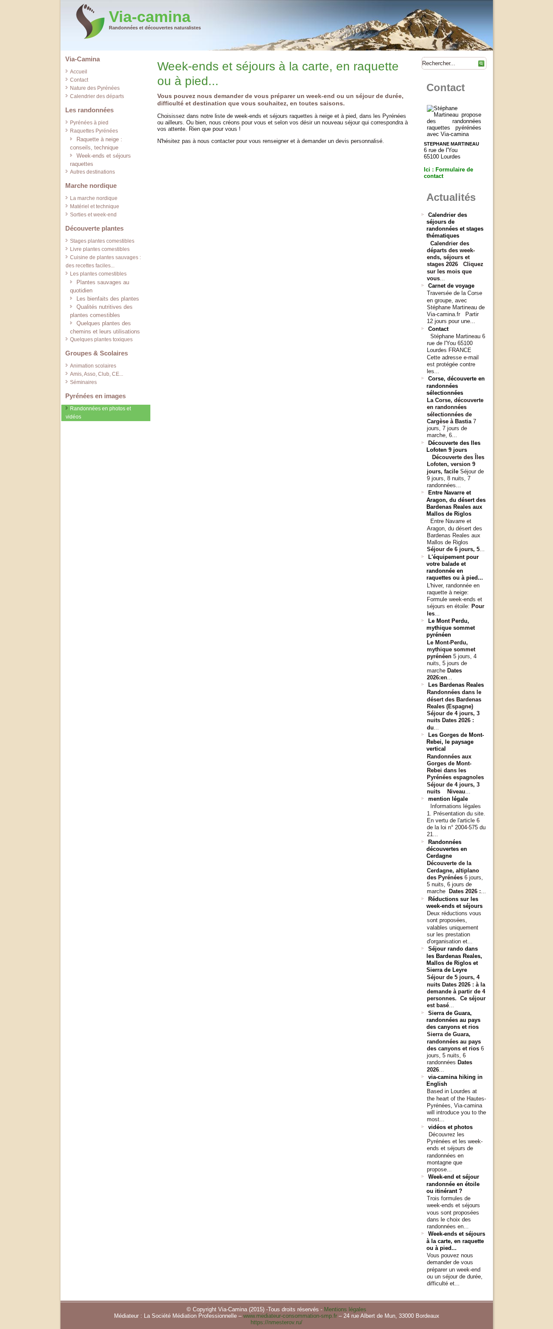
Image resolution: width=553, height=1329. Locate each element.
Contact (79, 80)
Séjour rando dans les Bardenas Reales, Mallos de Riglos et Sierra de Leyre (454, 959)
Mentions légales (345, 1309)
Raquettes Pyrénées (94, 131)
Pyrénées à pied (89, 123)
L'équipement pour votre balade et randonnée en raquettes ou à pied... (454, 567)
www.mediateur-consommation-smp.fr (290, 1316)
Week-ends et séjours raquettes (100, 159)
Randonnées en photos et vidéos (98, 413)
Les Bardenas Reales (456, 685)
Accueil (78, 72)
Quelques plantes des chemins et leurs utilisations (105, 327)
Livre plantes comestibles (100, 249)
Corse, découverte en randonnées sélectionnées (455, 385)
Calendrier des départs (97, 96)
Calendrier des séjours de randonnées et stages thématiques (454, 225)
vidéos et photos (450, 1127)
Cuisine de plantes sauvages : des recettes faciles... (103, 261)
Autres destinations (92, 172)
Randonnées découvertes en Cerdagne (446, 849)
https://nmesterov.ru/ (276, 1322)
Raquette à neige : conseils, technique (96, 143)
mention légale (448, 799)
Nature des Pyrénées (95, 88)
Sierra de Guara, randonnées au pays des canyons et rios (453, 1020)
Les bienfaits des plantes (107, 298)
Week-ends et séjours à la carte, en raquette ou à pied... (455, 1241)
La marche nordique (94, 198)
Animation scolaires (93, 366)
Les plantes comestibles (98, 274)
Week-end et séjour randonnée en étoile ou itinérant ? (453, 1184)
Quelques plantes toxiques (101, 339)
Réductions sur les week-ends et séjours (454, 902)
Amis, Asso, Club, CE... (96, 374)
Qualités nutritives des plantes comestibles (101, 311)
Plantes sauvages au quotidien (99, 286)
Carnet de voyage (451, 285)
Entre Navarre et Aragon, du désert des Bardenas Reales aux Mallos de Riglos (456, 503)
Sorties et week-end (93, 215)
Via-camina (150, 16)
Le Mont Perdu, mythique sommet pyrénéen (450, 628)
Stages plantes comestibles (102, 241)
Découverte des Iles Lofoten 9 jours (453, 446)
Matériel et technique (94, 206)
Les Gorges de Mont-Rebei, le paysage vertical (455, 742)
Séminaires (83, 382)
